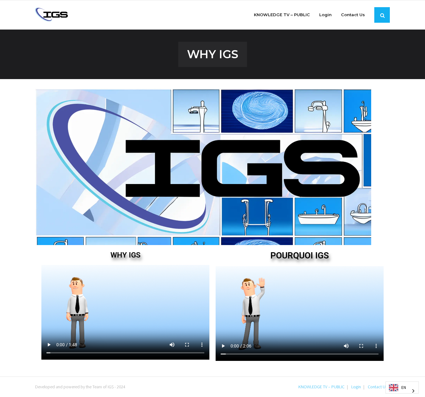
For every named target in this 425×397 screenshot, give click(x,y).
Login (356, 387)
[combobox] (402, 387)
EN (403, 387)
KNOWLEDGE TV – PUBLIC (321, 387)
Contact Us (377, 387)
